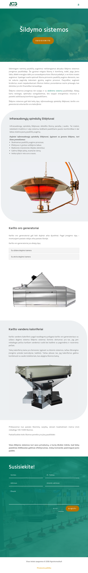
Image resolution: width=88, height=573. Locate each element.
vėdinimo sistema (54, 90)
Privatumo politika (44, 568)
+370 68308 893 (21, 542)
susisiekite (43, 41)
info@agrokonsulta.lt (22, 548)
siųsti (72, 508)
